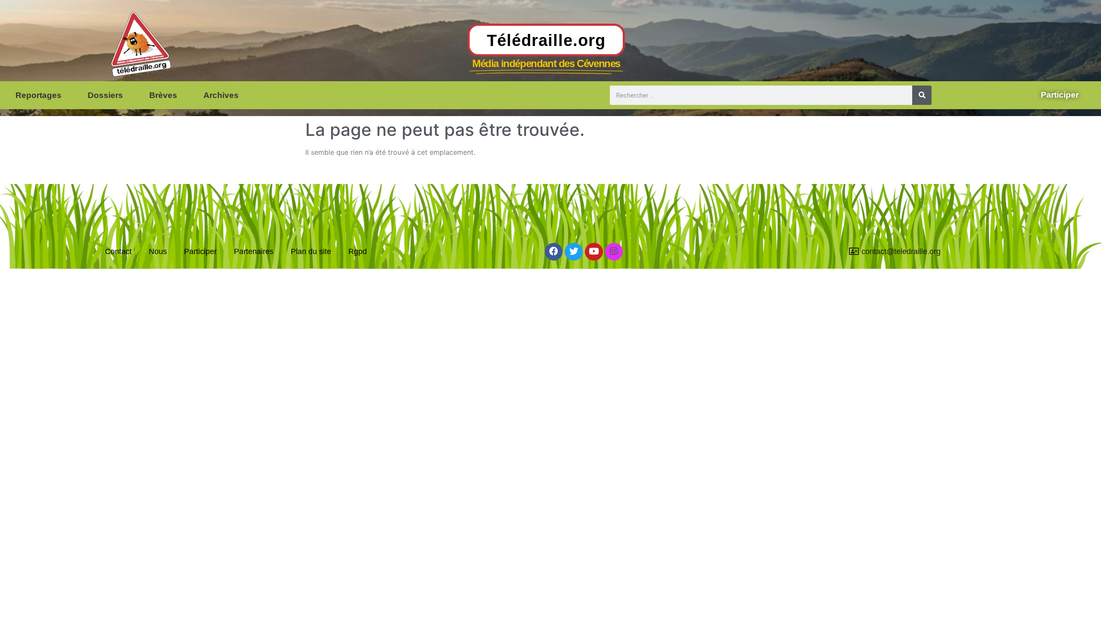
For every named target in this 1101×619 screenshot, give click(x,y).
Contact (118, 251)
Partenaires (254, 251)
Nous (158, 251)
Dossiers (105, 95)
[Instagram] (614, 252)
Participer (200, 251)
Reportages (38, 95)
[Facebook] (554, 252)
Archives (221, 95)
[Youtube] (594, 252)
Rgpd (357, 251)
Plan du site (311, 251)
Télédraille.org (546, 40)
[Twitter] (574, 252)
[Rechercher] (922, 95)
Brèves (163, 95)
